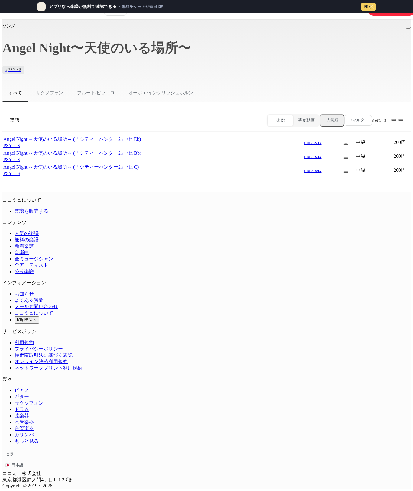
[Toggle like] (408, 28)
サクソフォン (29, 402)
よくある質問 (29, 300)
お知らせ (24, 293)
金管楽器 (24, 428)
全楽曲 (22, 252)
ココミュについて (34, 312)
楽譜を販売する (31, 211)
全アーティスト (31, 265)
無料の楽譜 (27, 239)
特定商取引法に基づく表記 (44, 355)
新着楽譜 (24, 246)
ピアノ (22, 390)
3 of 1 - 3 (379, 120)
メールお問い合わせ (36, 306)
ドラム (22, 409)
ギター (22, 396)
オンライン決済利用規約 (41, 361)
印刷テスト (27, 320)
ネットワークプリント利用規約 (48, 367)
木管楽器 (24, 422)
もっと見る (27, 441)
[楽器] (345, 144)
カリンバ (24, 434)
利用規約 (24, 342)
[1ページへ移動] (393, 120)
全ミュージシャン (34, 258)
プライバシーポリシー (39, 348)
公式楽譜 (24, 271)
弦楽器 (22, 415)
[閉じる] (371, 6)
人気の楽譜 (27, 233)
